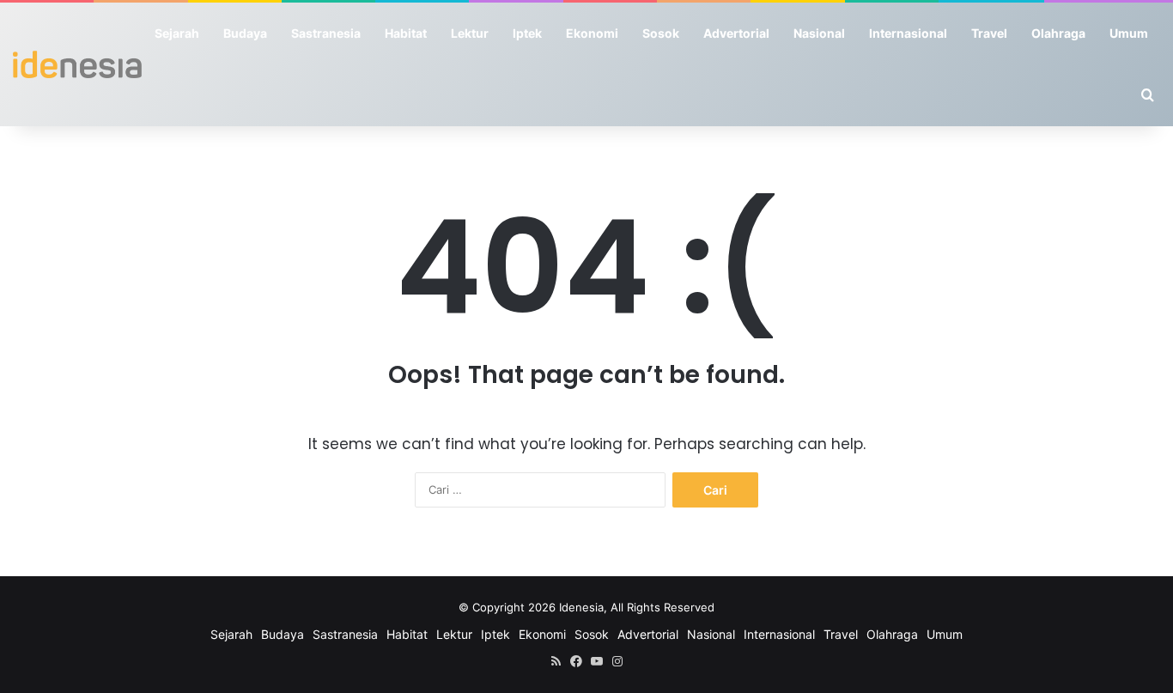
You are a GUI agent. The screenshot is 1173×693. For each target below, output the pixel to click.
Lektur (470, 33)
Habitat (406, 33)
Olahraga (1058, 33)
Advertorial (736, 33)
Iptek (527, 33)
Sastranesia (326, 33)
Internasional (908, 33)
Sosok (660, 33)
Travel (989, 33)
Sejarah (177, 33)
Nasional (819, 33)
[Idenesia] (77, 64)
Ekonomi (592, 33)
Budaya (245, 33)
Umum (1128, 33)
